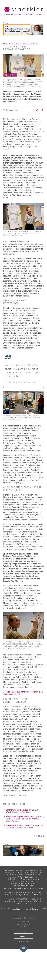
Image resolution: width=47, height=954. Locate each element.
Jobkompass (5, 908)
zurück (40, 836)
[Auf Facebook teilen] (42, 110)
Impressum (23, 937)
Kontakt (23, 931)
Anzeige (6, 23)
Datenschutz (23, 942)
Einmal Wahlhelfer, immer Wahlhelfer (22, 811)
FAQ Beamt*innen (16, 908)
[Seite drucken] (38, 110)
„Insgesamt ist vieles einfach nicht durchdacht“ (25, 826)
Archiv (43, 908)
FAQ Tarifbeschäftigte (31, 908)
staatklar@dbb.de (23, 903)
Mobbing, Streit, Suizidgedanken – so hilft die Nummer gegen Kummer (25, 819)
